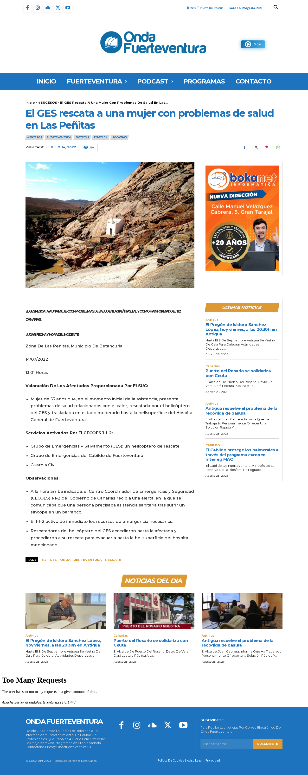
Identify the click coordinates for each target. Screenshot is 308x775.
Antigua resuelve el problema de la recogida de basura (241, 411)
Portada (100, 137)
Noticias (82, 137)
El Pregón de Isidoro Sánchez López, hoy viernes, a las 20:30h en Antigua (241, 329)
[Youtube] (68, 8)
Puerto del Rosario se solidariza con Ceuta (151, 643)
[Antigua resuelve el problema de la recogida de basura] (242, 611)
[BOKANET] (242, 218)
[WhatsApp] (277, 147)
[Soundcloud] (47, 8)
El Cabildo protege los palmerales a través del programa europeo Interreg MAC (242, 455)
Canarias (212, 366)
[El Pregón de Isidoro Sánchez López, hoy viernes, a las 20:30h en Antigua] (66, 611)
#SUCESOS (47, 102)
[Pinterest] (266, 147)
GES (53, 560)
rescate (113, 560)
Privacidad (212, 760)
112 (43, 560)
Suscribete (267, 744)
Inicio (30, 102)
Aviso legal (194, 760)
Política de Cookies (171, 760)
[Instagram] (37, 8)
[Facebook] (27, 8)
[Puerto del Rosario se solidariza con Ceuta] (154, 611)
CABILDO (212, 445)
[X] (58, 8)
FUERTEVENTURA (58, 137)
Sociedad (119, 137)
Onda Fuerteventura (81, 560)
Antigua (211, 320)
